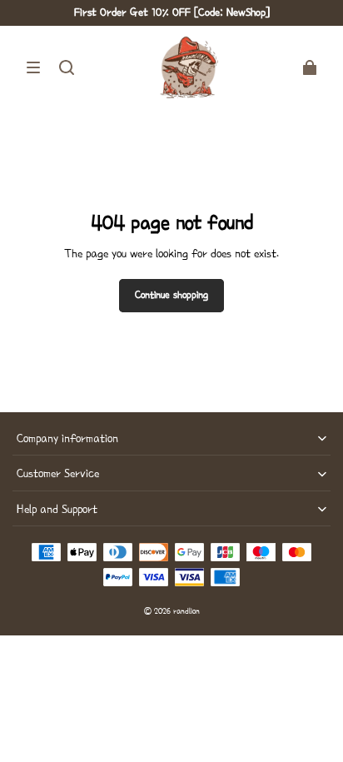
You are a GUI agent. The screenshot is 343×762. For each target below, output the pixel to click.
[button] (33, 67)
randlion (186, 610)
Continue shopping (171, 295)
